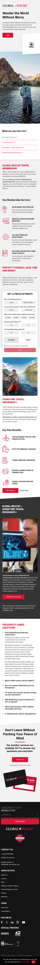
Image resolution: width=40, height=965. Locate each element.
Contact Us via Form (8, 857)
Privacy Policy (25, 962)
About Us (4, 875)
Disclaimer (4, 907)
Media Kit (4, 896)
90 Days (16, 317)
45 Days (8, 317)
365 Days (32, 317)
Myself (11, 302)
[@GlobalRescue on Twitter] (7, 922)
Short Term (28, 310)
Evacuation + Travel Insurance (12, 147)
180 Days (24, 317)
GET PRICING (10, 490)
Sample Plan (24, 490)
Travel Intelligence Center (9, 889)
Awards (3, 893)
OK (33, 962)
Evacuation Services (9, 137)
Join (7, 35)
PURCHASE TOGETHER (13, 597)
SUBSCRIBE (20, 821)
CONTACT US (20, 759)
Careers (3, 878)
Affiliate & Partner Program (10, 886)
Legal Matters (5, 911)
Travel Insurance (7, 142)
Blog (2, 882)
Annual (11, 310)
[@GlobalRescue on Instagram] (18, 922)
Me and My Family (28, 302)
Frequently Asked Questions (11, 152)
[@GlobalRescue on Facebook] (2, 922)
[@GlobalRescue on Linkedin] (12, 922)
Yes (11, 325)
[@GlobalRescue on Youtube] (24, 922)
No (28, 325)
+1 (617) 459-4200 (24, 765)
